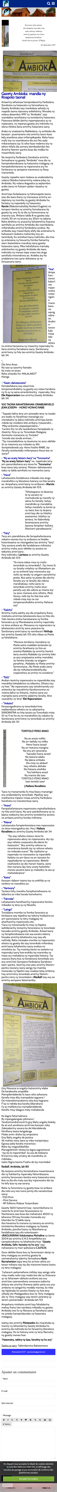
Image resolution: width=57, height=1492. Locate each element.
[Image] (45, 1420)
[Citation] (25, 1420)
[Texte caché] (40, 1420)
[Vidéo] (49, 1420)
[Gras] (3, 1420)
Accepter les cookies (28, 1479)
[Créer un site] (10, 1488)
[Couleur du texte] (21, 1420)
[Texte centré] (30, 1420)
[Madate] (28, 1488)
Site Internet (7, 1403)
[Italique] (8, 1420)
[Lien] (35, 1420)
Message (7, 1415)
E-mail (4, 1391)
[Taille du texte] (16, 1420)
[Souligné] (12, 1420)
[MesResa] (46, 1488)
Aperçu (7, 1424)
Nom (5, 1378)
